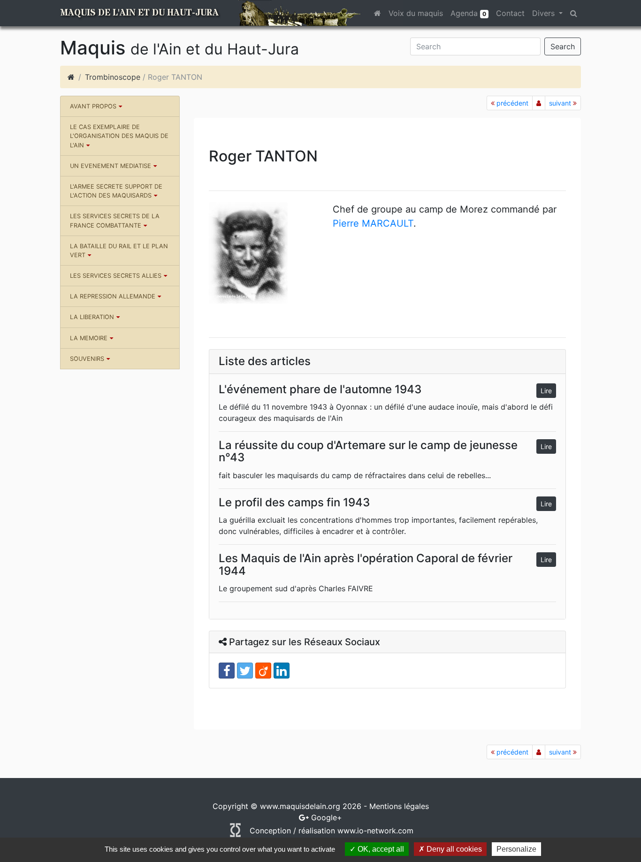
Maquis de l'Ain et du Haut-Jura (139, 13)
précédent (511, 103)
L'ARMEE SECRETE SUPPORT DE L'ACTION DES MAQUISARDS (116, 191)
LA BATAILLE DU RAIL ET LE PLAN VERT (119, 251)
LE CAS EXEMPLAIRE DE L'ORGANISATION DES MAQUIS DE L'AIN (119, 135)
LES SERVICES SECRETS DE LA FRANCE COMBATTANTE (115, 221)
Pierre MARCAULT (373, 223)
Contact (510, 13)
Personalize (516, 849)
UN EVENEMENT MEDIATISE (110, 165)
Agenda (468, 13)
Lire (546, 391)
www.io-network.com (375, 830)
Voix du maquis (416, 13)
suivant (561, 103)
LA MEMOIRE (88, 338)
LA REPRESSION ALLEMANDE (112, 296)
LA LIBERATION (92, 316)
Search (562, 46)
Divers (544, 13)
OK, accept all (380, 849)
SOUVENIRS (87, 358)
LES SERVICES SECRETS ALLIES (115, 275)
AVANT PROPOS (93, 106)
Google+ (326, 817)
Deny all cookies (453, 849)
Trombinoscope (112, 77)
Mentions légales (399, 806)
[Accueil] (71, 77)
